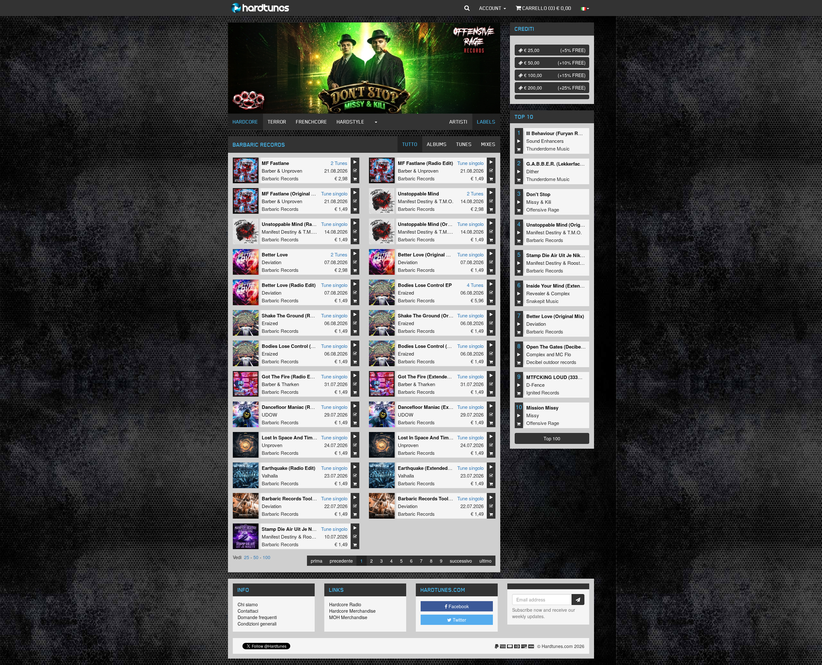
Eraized (406, 292)
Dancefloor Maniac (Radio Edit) (297, 406)
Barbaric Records (280, 178)
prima (316, 560)
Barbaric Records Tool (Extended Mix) (440, 498)
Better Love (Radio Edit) (289, 285)
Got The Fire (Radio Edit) (290, 376)
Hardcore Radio (345, 604)
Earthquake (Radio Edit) (288, 467)
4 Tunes (475, 284)
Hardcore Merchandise (352, 611)
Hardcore (245, 121)
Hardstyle (350, 121)
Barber (269, 170)
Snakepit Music (542, 301)
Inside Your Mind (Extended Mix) (562, 285)
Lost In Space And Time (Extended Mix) (306, 437)
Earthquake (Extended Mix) (428, 467)
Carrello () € (546, 8)
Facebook (458, 606)
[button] (467, 8)
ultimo (485, 560)
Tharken (290, 384)
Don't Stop (538, 194)
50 (255, 557)
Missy (532, 201)
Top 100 (552, 438)
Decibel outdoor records (551, 361)
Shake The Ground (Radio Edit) (297, 315)
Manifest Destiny (415, 201)
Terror (277, 121)
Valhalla (270, 475)
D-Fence (535, 384)
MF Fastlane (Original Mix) (291, 193)
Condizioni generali (257, 623)
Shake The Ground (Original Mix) (435, 315)
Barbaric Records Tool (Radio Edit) (301, 498)
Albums (437, 144)
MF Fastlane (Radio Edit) (425, 163)
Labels (486, 121)
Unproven (292, 170)
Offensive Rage (542, 209)
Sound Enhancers (545, 140)
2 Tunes (339, 163)
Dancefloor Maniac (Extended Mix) (436, 406)
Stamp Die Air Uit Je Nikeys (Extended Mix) (310, 528)
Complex (560, 293)
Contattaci (248, 611)
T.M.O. (446, 201)
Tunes (464, 144)
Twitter (458, 620)
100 (266, 557)
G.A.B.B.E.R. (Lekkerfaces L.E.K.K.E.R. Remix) (578, 163)
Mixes (488, 144)
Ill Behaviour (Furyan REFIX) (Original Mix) (574, 133)
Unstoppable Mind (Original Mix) (434, 224)
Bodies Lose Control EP (425, 285)
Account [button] (491, 8)
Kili (548, 201)
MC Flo (563, 354)
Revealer (535, 293)
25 (246, 557)
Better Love (275, 254)
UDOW (269, 414)
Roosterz (312, 536)
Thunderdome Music (548, 148)
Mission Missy (542, 407)
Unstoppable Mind (418, 193)
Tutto (409, 144)
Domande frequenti (257, 617)
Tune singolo (470, 163)
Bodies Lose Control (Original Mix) (301, 346)
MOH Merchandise (348, 617)
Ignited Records (542, 392)
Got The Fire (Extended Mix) (429, 376)
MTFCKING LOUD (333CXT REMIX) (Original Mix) (581, 377)
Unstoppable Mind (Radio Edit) (296, 224)
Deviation (271, 262)
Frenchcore (311, 121)
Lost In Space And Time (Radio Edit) (438, 437)
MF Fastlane (275, 163)
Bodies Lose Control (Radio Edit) (435, 346)
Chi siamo (248, 604)
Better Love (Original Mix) (427, 254)
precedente (341, 560)
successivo (461, 560)
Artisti (459, 121)
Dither (532, 171)
